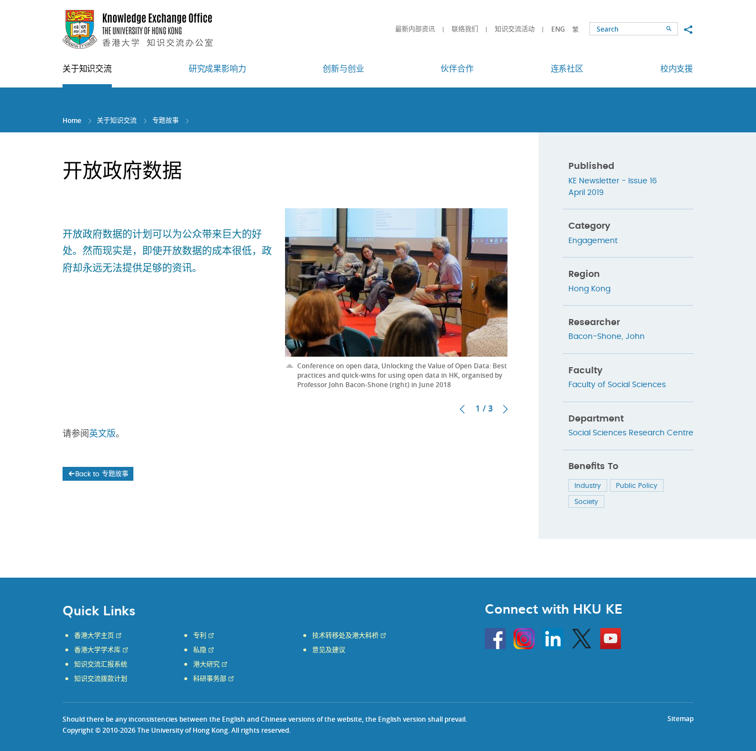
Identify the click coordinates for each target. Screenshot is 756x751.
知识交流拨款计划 (100, 679)
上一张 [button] (462, 409)
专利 (199, 635)
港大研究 (206, 664)
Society (586, 501)
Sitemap (680, 718)
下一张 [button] (505, 409)
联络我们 (465, 29)
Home (72, 120)
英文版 (102, 433)
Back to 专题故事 (101, 474)
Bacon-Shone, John (606, 337)
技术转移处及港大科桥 (345, 635)
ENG (558, 29)
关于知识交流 (117, 120)
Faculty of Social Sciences (617, 385)
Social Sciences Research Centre (630, 433)
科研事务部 (209, 679)
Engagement (593, 241)
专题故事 (165, 120)
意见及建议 (328, 650)
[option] (396, 296)
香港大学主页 (94, 635)
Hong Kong (589, 289)
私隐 (199, 650)
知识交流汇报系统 (100, 664)
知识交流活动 (515, 29)
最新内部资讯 (415, 29)
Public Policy (636, 485)
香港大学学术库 (97, 650)
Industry (587, 485)
